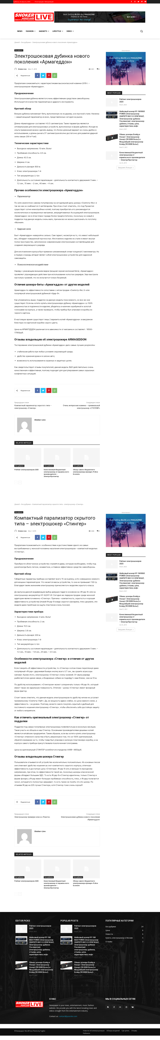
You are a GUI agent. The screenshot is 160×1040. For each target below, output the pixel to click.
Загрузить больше (125, 168)
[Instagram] (135, 1)
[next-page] (20, 482)
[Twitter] (138, 1)
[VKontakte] (132, 1007)
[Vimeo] (141, 1)
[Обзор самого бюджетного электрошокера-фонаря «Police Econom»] (86, 457)
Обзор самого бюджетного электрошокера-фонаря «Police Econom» (85, 472)
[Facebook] (131, 1)
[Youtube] (145, 1)
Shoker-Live (22, 69)
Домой (17, 42)
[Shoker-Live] (16, 69)
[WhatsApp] (54, 75)
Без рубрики (26, 42)
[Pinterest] (48, 75)
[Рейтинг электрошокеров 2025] (27, 457)
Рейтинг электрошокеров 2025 (26, 470)
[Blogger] (108, 1007)
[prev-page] (16, 482)
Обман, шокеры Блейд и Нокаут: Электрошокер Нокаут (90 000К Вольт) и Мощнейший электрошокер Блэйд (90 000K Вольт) (131, 139)
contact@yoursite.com (68, 1016)
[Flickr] (120, 1007)
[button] (141, 31)
